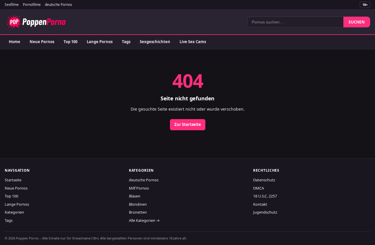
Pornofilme (32, 4)
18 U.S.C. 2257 (265, 196)
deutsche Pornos (58, 4)
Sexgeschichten (155, 41)
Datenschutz (264, 180)
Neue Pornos (42, 41)
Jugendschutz (265, 212)
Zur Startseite (187, 124)
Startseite (13, 180)
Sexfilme (12, 4)
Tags (126, 41)
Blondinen (138, 204)
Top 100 (70, 41)
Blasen (134, 196)
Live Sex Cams (193, 41)
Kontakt (260, 204)
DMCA (258, 188)
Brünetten (138, 212)
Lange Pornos (99, 41)
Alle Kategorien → (144, 220)
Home (14, 41)
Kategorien (14, 212)
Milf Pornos (139, 188)
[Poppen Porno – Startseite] (36, 22)
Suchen (357, 22)
